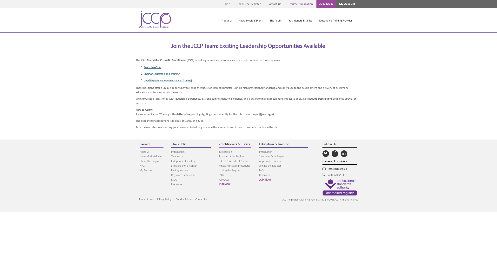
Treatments (177, 156)
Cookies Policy (183, 199)
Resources (176, 184)
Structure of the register (184, 165)
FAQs (221, 175)
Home (226, 4)
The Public (276, 20)
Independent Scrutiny (183, 161)
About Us (227, 20)
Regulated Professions (183, 175)
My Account (347, 4)
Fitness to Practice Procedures (234, 165)
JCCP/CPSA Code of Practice (234, 161)
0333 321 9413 (335, 175)
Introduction (178, 152)
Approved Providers (270, 161)
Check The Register (249, 4)
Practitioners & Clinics (300, 20)
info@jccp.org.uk (337, 169)
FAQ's (142, 165)
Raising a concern (180, 170)
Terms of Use (146, 199)
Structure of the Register (232, 156)
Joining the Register (229, 170)
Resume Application (300, 4)
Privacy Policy (164, 199)
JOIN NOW (326, 4)
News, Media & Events (251, 20)
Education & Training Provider (335, 20)
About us (144, 152)
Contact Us (274, 4)
